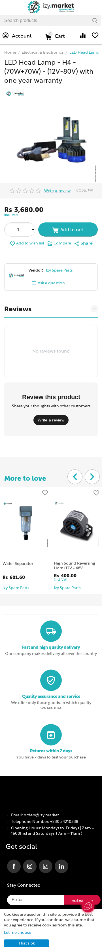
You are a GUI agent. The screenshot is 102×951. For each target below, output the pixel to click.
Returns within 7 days (51, 751)
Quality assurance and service (51, 696)
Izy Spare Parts (59, 270)
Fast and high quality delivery (51, 647)
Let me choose (17, 933)
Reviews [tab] (17, 309)
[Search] (95, 20)
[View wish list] (95, 38)
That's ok (26, 943)
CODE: (81, 191)
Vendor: (35, 270)
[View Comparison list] (83, 38)
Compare (62, 243)
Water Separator (18, 564)
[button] (83, 243)
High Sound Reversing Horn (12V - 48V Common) (74, 566)
